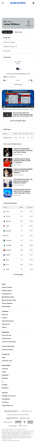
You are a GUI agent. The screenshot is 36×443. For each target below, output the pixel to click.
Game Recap (18, 84)
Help (3, 357)
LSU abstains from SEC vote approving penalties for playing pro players (22, 181)
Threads (4, 385)
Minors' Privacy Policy (9, 342)
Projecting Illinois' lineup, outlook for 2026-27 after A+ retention (22, 160)
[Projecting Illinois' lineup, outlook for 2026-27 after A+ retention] (7, 162)
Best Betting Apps (8, 297)
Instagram (5, 375)
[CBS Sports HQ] (26, 411)
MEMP (8, 255)
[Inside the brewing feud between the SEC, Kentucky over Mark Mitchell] (7, 152)
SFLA (7, 211)
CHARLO (9, 240)
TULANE (8, 245)
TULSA (8, 216)
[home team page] (18, 69)
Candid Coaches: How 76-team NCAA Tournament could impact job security (22, 191)
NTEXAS (8, 231)
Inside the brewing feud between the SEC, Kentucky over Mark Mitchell (23, 150)
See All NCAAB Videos (18, 121)
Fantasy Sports (7, 290)
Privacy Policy (6, 338)
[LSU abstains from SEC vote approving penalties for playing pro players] (7, 182)
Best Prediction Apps (9, 300)
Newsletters (6, 399)
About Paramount (8, 321)
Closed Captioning (8, 346)
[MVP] (30, 421)
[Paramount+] (8, 422)
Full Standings (18, 274)
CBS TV (4, 327)
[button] (2, 3)
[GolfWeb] (23, 426)
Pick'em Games (7, 287)
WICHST (8, 221)
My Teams (5, 402)
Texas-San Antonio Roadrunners (16, 74)
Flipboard (5, 388)
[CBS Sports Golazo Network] (18, 414)
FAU (7, 236)
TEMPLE (8, 250)
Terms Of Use (6, 335)
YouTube (5, 369)
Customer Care (7, 361)
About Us (5, 314)
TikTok (4, 372)
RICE (7, 260)
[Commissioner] (20, 421)
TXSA (7, 269)
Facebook (5, 378)
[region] (18, 99)
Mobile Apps (6, 306)
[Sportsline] (25, 418)
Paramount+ (6, 324)
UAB (7, 226)
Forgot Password (7, 405)
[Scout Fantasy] (13, 426)
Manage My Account (9, 396)
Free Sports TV (7, 294)
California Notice (7, 350)
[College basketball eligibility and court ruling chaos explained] (7, 172)
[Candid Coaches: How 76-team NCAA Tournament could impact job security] (7, 193)
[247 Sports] (12, 418)
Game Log (18, 32)
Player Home (7, 32)
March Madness (7, 303)
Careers (4, 318)
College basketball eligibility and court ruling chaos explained (23, 170)
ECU (7, 265)
